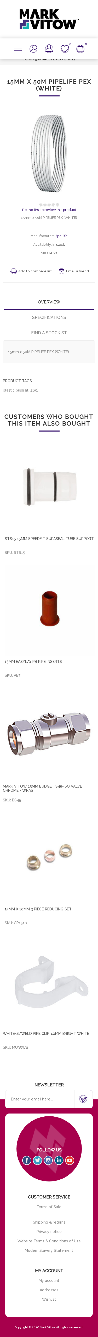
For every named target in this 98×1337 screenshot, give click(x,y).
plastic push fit (15, 390)
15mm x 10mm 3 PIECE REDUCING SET (38, 909)
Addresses (49, 1290)
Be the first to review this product (49, 210)
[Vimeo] (59, 1160)
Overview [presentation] (49, 302)
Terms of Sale (49, 1207)
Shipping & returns (49, 1222)
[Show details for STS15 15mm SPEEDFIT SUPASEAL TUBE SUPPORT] (50, 488)
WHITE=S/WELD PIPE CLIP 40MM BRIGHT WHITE (46, 1033)
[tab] (49, 302)
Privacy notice (49, 1232)
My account (49, 1280)
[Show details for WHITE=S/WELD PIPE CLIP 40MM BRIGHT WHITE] (49, 982)
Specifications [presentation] (49, 317)
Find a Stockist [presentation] (49, 332)
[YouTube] (69, 1160)
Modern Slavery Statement (49, 1250)
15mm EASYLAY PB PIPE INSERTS (33, 661)
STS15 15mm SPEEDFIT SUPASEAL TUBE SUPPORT (49, 539)
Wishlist (49, 1299)
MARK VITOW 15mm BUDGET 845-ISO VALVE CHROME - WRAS (42, 788)
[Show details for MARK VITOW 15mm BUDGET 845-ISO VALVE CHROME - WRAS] (49, 734)
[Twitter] (37, 1160)
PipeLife (61, 236)
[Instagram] (48, 1160)
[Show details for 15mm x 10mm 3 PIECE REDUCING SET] (50, 858)
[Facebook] (26, 1160)
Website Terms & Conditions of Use (49, 1241)
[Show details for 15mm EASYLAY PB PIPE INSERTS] (50, 610)
